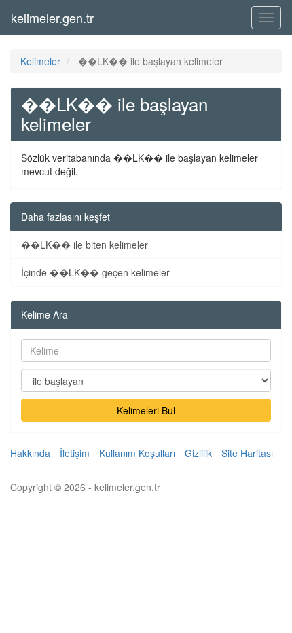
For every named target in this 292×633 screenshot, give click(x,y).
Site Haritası (247, 453)
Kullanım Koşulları (137, 453)
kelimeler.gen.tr (52, 17)
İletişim (75, 453)
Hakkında (30, 453)
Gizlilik (198, 453)
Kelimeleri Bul (146, 410)
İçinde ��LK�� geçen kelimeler (95, 272)
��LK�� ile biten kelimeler (84, 244)
